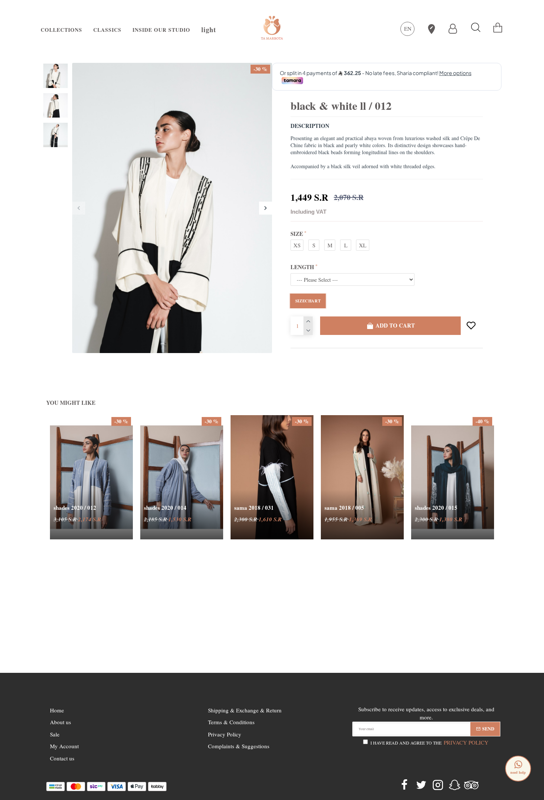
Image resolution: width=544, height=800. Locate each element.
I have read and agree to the (429, 742)
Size (297, 234)
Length (302, 267)
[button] (78, 207)
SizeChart (307, 301)
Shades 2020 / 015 (436, 508)
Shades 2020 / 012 (75, 508)
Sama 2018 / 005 (344, 508)
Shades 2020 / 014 (165, 508)
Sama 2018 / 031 (254, 508)
